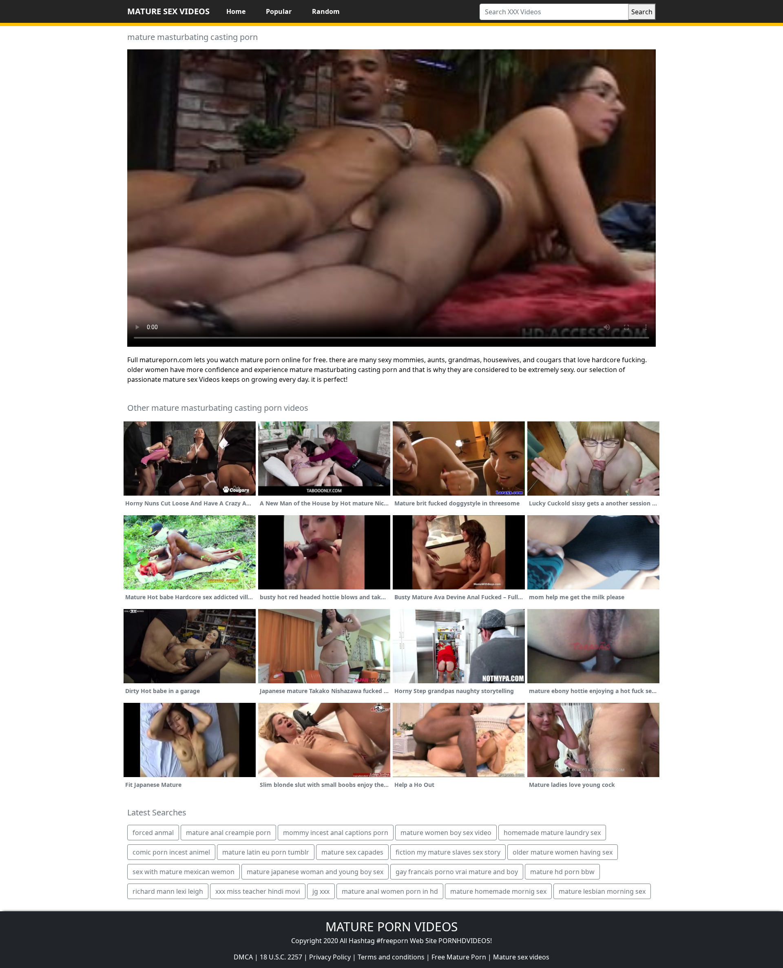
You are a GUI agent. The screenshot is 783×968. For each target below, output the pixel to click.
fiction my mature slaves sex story (448, 852)
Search (641, 11)
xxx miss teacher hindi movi (257, 891)
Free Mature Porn (458, 956)
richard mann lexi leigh (168, 891)
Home (236, 11)
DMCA (243, 956)
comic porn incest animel (171, 852)
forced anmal (153, 832)
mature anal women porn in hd (390, 891)
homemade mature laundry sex (552, 832)
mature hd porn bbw (562, 871)
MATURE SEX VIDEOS (168, 11)
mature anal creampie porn (228, 832)
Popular (279, 11)
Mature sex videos (521, 956)
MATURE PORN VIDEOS (391, 926)
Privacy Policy (330, 956)
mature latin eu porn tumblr (265, 852)
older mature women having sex (563, 852)
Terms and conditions (391, 956)
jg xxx (321, 891)
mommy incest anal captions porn (335, 832)
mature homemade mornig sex (498, 891)
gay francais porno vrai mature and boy (457, 871)
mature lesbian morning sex (602, 891)
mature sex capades (352, 852)
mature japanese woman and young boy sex (315, 871)
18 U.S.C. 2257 (281, 956)
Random (326, 11)
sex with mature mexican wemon (183, 871)
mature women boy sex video (445, 832)
